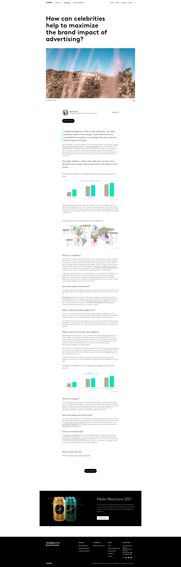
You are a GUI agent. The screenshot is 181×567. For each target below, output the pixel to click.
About (112, 2)
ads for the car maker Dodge (74, 422)
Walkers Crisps (109, 352)
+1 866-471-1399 (127, 554)
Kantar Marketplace (78, 2)
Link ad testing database (93, 146)
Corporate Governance (114, 548)
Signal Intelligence (83, 545)
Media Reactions (67, 297)
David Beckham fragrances (70, 424)
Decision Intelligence (83, 548)
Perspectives (67, 2)
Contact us (124, 2)
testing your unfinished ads (72, 435)
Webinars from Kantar (99, 545)
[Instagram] (123, 558)
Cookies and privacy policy (127, 563)
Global (130, 2)
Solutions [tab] (57, 2)
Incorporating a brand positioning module (74, 439)
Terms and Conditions (114, 563)
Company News (112, 551)
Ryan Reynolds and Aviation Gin (71, 426)
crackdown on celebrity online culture (105, 266)
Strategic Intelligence (84, 551)
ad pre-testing (104, 335)
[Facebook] (126, 558)
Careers (118, 2)
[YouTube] (128, 558)
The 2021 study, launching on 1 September (98, 301)
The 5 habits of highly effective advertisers (78, 455)
